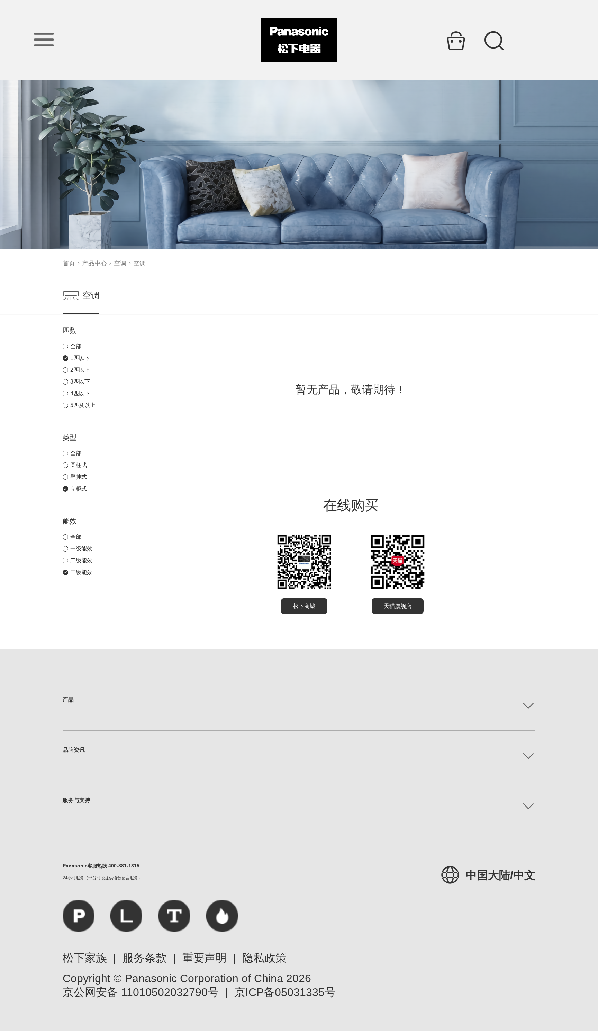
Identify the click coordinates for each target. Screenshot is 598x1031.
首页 (69, 263)
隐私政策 (264, 958)
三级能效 (81, 572)
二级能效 (81, 560)
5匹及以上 (83, 405)
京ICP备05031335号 (285, 992)
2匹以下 (80, 370)
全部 (75, 346)
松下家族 (85, 958)
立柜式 (78, 489)
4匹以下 (80, 393)
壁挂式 (78, 477)
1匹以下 (80, 358)
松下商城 (304, 606)
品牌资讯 (74, 750)
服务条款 (145, 958)
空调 (120, 263)
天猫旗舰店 (397, 606)
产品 (68, 700)
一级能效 (81, 549)
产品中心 (94, 263)
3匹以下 (80, 382)
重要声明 (204, 958)
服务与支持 (76, 800)
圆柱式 (78, 465)
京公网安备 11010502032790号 (141, 992)
